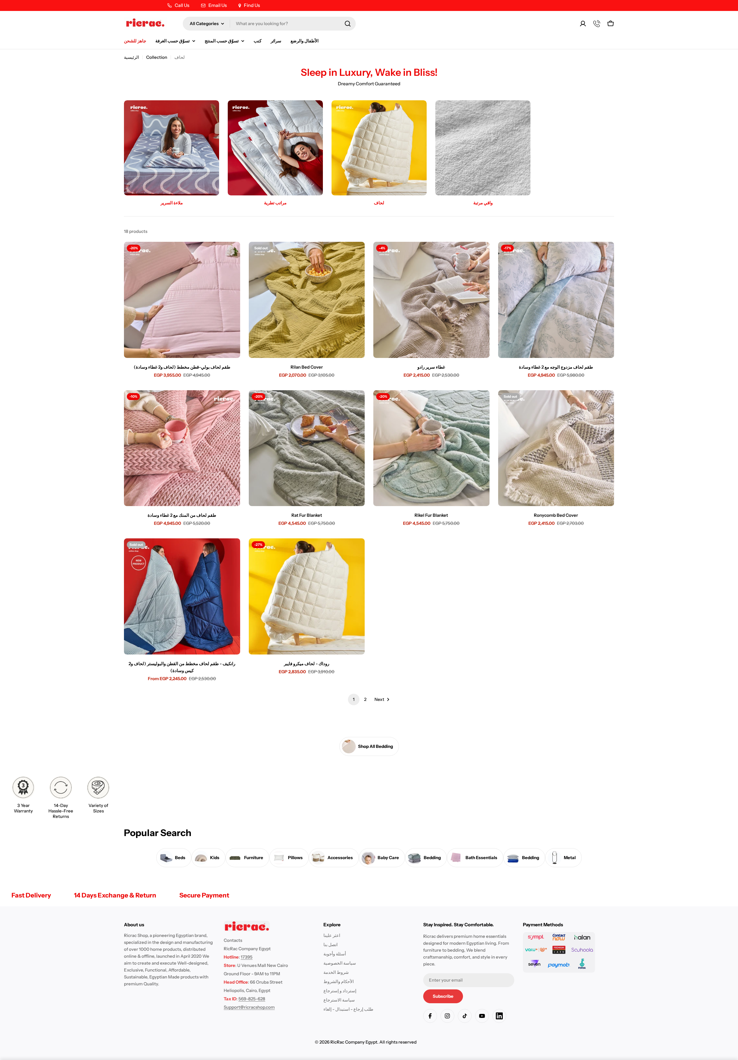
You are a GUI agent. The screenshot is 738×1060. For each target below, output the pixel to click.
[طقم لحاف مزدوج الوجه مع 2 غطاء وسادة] (556, 300)
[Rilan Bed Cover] (307, 300)
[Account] (582, 23)
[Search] (347, 23)
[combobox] (269, 24)
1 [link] (354, 699)
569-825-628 (251, 998)
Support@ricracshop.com (249, 1007)
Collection (156, 57)
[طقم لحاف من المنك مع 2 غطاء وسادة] (182, 448)
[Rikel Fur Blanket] (431, 448)
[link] (23, 796)
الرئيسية (131, 57)
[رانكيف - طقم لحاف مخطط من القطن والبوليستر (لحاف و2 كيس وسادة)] (182, 596)
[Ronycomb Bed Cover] (556, 448)
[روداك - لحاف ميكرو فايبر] (307, 596)
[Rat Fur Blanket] (307, 448)
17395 (247, 957)
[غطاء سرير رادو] (431, 300)
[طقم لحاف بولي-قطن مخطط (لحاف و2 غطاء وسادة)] (182, 300)
